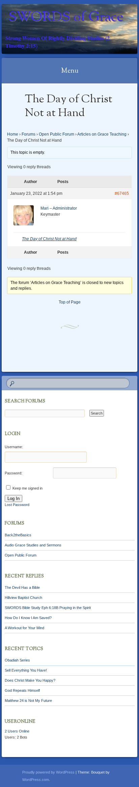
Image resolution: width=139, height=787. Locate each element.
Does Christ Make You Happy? (30, 680)
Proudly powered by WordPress (48, 772)
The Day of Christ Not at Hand (49, 239)
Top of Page (70, 302)
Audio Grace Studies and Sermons (33, 545)
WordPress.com (35, 780)
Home (12, 134)
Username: (14, 447)
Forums (28, 134)
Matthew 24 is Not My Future (28, 701)
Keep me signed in (27, 488)
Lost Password (17, 505)
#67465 (122, 193)
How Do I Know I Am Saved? (28, 618)
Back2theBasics (18, 535)
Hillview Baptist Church (23, 598)
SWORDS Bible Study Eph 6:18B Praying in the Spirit (48, 608)
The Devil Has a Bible (22, 587)
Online (17, 731)
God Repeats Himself (22, 690)
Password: (13, 473)
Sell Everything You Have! (26, 670)
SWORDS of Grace (65, 17)
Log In (13, 498)
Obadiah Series (17, 660)
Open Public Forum (56, 134)
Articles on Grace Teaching (102, 134)
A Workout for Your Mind (24, 628)
